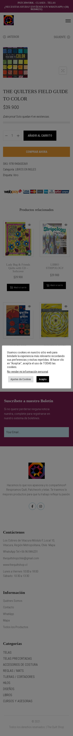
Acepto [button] (43, 379)
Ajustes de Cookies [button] (21, 379)
